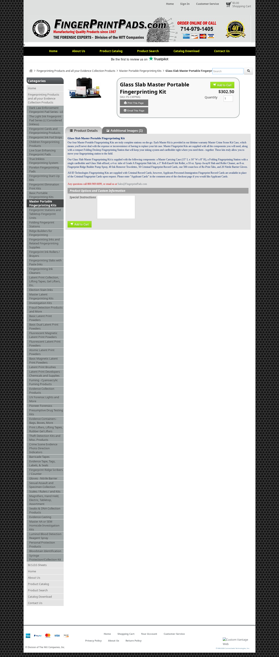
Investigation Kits (40, 303)
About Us (78, 51)
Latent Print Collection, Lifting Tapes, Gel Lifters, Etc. (44, 281)
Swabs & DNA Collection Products (44, 510)
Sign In (185, 4)
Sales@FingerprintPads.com (132, 183)
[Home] (31, 71)
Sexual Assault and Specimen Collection (42, 485)
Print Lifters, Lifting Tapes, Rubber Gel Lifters (46, 429)
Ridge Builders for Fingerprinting (40, 233)
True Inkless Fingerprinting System (43, 161)
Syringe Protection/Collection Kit (45, 557)
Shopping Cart (241, 6)
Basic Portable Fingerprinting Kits (41, 195)
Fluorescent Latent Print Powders (45, 343)
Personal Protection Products (42, 544)
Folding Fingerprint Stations (41, 224)
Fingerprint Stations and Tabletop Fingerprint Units (45, 214)
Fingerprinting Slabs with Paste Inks (45, 262)
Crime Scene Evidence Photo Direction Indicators (43, 448)
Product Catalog (111, 51)
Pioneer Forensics (40, 406)
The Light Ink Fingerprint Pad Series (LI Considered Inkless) (45, 120)
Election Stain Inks (41, 290)
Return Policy (133, 640)
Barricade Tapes (39, 457)
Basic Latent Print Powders (40, 318)
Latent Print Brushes (42, 367)
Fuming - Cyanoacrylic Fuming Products (43, 382)
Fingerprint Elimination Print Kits (44, 186)
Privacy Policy (93, 640)
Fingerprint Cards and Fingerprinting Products (44, 131)
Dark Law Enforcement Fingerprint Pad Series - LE (46, 110)
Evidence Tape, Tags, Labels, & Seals (42, 463)
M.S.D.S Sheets (37, 565)
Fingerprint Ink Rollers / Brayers (44, 254)
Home (170, 4)
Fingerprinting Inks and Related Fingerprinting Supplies (44, 243)
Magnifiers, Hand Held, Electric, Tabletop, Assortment (44, 500)
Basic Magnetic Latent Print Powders (43, 360)
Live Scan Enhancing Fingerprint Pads (42, 152)
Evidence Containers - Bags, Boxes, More (43, 421)
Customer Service (207, 4)
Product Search (148, 51)
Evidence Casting (40, 517)
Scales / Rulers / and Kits (44, 491)
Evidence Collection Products (41, 391)
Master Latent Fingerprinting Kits (41, 296)
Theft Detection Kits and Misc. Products (44, 438)
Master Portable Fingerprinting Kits (140, 71)
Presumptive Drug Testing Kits (46, 412)
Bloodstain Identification (45, 551)
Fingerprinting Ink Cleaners (41, 271)
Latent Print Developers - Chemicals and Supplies (45, 373)
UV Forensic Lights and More (44, 399)
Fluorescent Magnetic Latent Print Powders (43, 335)
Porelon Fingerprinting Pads (44, 169)
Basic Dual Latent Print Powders (43, 326)
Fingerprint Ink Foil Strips (45, 137)
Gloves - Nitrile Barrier (43, 478)
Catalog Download (186, 51)
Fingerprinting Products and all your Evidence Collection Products (76, 71)
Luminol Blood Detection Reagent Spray (45, 536)
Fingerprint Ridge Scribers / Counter (46, 472)
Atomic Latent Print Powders (41, 352)
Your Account (149, 633)
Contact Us (222, 51)
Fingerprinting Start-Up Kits (44, 178)
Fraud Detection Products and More (46, 309)
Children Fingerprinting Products (44, 144)
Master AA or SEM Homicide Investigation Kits (44, 525)
